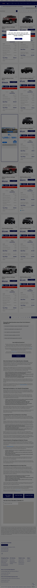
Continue (18, 38)
